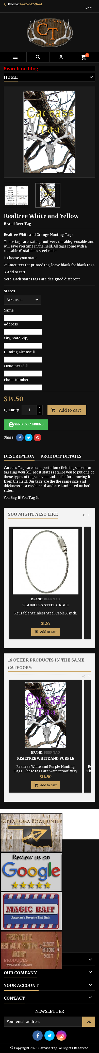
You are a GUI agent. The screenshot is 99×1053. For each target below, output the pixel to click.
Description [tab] (19, 456)
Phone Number (16, 380)
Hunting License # (19, 352)
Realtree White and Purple (45, 758)
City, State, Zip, (16, 338)
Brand (9, 224)
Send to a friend (26, 425)
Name (9, 310)
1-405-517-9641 (31, 4)
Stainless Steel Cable (45, 605)
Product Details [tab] (60, 456)
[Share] (20, 437)
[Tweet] (28, 437)
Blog (88, 8)
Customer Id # (16, 366)
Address (11, 324)
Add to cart (66, 410)
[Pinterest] (37, 437)
